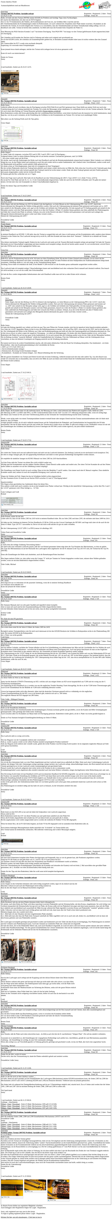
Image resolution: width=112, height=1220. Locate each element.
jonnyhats (4, 12)
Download (16, 1104)
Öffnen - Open (6, 1104)
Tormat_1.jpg (6, 1197)
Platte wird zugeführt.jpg (26, 961)
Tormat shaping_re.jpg (8, 504)
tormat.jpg (5, 140)
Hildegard (4, 671)
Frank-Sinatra (5, 224)
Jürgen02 (4, 99)
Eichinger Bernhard (8, 876)
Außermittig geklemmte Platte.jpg (10, 961)
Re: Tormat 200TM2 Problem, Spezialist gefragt (19, 101)
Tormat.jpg (5, 93)
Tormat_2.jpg (29, 1191)
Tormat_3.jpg (53, 1200)
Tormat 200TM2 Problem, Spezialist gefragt (17, 14)
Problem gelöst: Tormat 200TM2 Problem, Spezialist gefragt (23, 1133)
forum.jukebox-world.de (51, 111)
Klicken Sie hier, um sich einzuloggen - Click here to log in (21, 1217)
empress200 (5, 442)
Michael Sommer (7, 536)
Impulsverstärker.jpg (7, 398)
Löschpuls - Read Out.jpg (26, 398)
